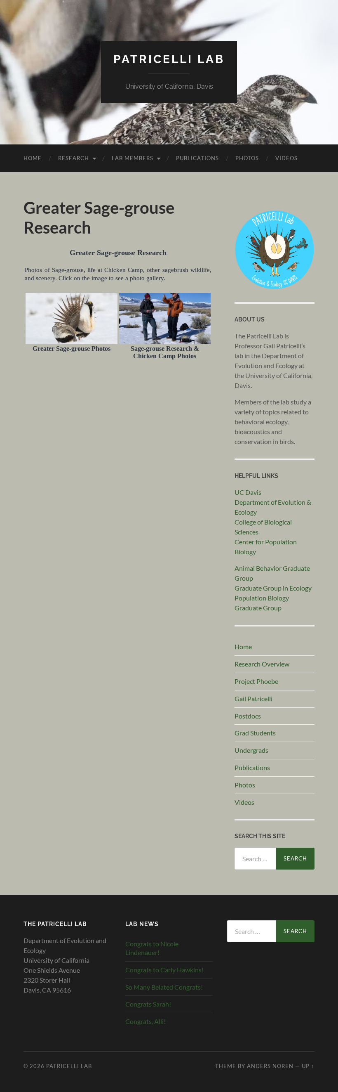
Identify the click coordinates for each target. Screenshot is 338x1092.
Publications (197, 158)
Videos (286, 158)
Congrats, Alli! (145, 1021)
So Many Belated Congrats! (164, 987)
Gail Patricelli (253, 698)
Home (32, 158)
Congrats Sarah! (148, 1004)
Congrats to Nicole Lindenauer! (151, 948)
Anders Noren (270, 1066)
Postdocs (248, 716)
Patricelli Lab (169, 59)
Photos (247, 158)
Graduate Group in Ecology (273, 588)
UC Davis (248, 492)
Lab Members (132, 158)
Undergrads (251, 750)
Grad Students (255, 733)
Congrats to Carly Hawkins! (164, 970)
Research (73, 158)
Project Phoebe (256, 681)
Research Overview (262, 664)
